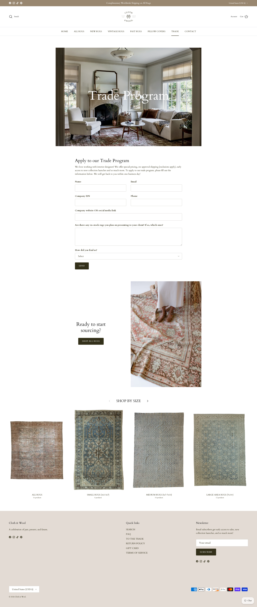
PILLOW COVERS (156, 31)
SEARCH (130, 529)
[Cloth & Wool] (128, 16)
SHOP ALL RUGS (91, 341)
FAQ (128, 534)
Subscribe (206, 552)
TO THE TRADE (135, 538)
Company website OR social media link (95, 210)
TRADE (175, 31)
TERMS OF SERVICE (137, 552)
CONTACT (190, 31)
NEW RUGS (96, 31)
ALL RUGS (79, 31)
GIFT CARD (132, 548)
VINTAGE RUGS (116, 31)
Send (82, 266)
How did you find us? (86, 250)
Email (134, 181)
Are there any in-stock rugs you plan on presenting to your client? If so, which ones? (119, 225)
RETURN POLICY (135, 543)
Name (78, 181)
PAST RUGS (136, 31)
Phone (134, 196)
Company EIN (82, 196)
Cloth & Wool (20, 597)
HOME (64, 31)
